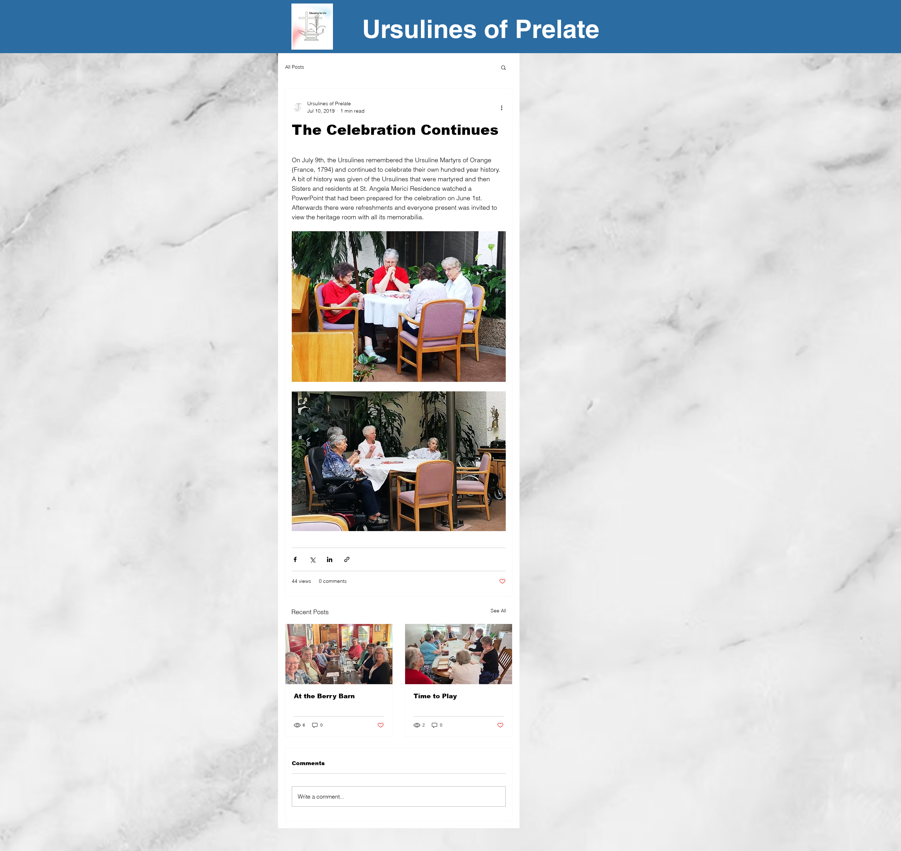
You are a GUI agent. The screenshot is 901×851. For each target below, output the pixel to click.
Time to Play (435, 696)
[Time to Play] (458, 654)
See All (498, 610)
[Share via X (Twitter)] (312, 559)
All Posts (294, 67)
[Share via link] (347, 559)
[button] (503, 67)
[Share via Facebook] (295, 559)
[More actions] (501, 107)
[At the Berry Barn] (338, 654)
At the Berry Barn (324, 696)
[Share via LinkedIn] (329, 559)
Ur (376, 29)
